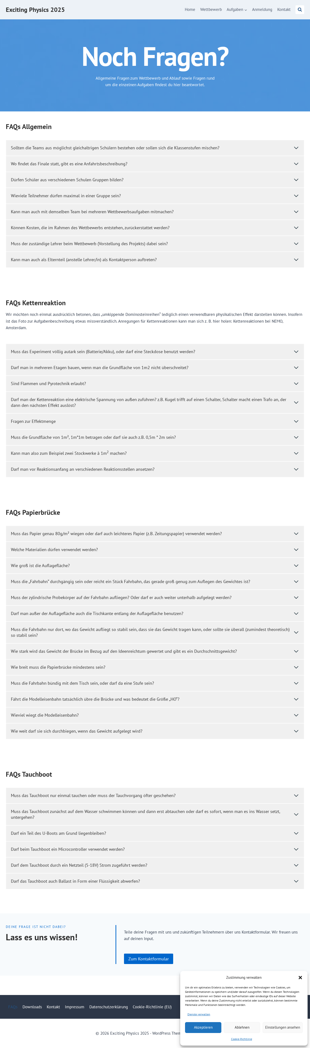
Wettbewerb (211, 9)
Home (190, 9)
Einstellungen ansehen (282, 1027)
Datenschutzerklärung (108, 1007)
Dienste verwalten (198, 1014)
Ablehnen (242, 1027)
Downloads (32, 1007)
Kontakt (284, 9)
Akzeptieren (203, 1027)
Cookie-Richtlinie (241, 1039)
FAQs (12, 1007)
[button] (300, 977)
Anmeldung (262, 9)
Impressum (74, 1007)
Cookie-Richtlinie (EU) (152, 1007)
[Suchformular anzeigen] (299, 9)
